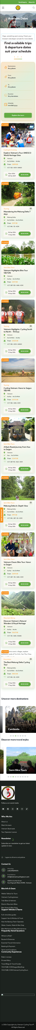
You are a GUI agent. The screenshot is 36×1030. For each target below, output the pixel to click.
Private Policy (6, 960)
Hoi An (15, 629)
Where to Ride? (6, 936)
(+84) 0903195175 (12, 871)
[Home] (18, 7)
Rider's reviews (6, 957)
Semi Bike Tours (9, 267)
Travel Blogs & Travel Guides (11, 964)
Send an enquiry (1, 515)
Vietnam (9, 158)
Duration (10, 94)
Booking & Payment (8, 946)
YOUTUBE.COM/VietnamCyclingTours (14, 970)
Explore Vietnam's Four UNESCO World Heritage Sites (17, 154)
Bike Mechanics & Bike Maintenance (13, 929)
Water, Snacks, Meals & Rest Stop (12, 925)
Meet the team (6, 825)
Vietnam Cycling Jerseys (9, 897)
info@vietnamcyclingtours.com (18, 877)
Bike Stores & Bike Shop (9, 908)
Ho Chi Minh (10, 161)
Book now (24, 174)
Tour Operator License (9, 832)
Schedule (10, 103)
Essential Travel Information (11, 943)
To (8, 85)
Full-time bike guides (8, 915)
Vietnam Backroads (8, 829)
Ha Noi (18, 161)
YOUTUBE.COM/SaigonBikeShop (12, 967)
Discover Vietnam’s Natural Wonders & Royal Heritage (15, 622)
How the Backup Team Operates (12, 922)
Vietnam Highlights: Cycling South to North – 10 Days (18, 330)
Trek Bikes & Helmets (8, 901)
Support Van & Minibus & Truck (12, 918)
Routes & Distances (8, 939)
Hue (8, 455)
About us (4, 822)
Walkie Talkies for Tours (9, 893)
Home (18, 22)
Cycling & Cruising (10, 150)
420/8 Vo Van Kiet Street (14, 881)
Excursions (7, 659)
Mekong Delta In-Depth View (16, 506)
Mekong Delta (11, 217)
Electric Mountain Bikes (9, 904)
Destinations (11, 66)
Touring (6, 209)
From (9, 75)
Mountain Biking (9, 618)
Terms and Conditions (8, 950)
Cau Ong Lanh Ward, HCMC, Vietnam (19, 883)
